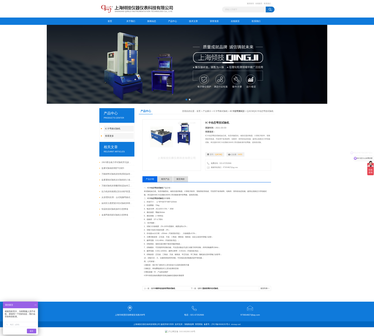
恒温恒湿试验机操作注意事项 (115, 209)
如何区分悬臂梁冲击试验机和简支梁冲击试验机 (117, 203)
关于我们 (130, 21)
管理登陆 (199, 324)
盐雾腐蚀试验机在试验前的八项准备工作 (117, 180)
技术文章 (193, 21)
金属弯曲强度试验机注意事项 (115, 215)
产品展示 (207, 111)
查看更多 (109, 136)
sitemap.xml (236, 324)
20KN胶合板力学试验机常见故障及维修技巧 (117, 162)
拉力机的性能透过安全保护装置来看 (117, 191)
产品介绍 (150, 179)
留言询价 (180, 179)
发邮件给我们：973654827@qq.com (224, 167)
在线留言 (258, 3)
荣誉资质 (214, 21)
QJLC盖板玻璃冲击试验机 (208, 288)
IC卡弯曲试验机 (112, 128)
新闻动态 (151, 21)
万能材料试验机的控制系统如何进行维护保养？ (117, 174)
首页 (110, 21)
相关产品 (165, 179)
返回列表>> (265, 288)
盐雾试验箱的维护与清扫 (113, 168)
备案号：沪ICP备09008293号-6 (217, 324)
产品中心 (172, 21)
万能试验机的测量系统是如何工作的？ (117, 186)
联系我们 (267, 3)
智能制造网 (189, 324)
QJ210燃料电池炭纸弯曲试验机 (163, 288)
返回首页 (250, 3)
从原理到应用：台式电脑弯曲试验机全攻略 (117, 197)
